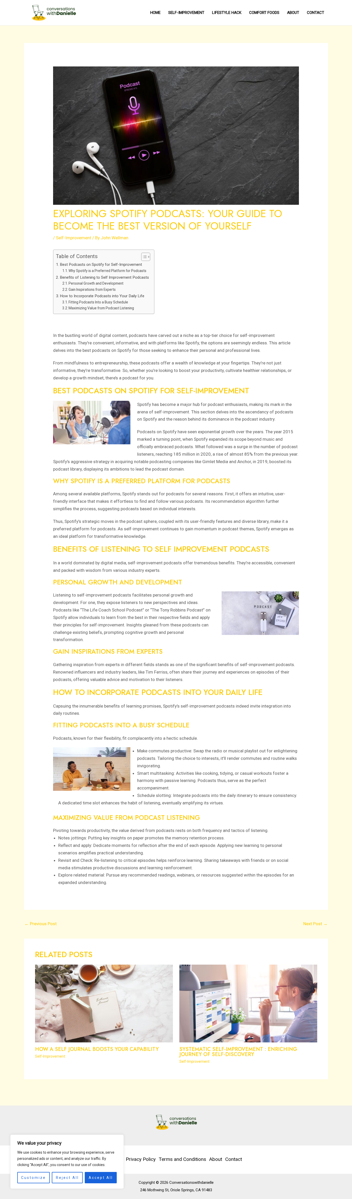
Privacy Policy (141, 1159)
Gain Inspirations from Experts (92, 289)
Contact (315, 12)
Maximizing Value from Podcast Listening (101, 308)
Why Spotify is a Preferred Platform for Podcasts (107, 271)
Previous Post (40, 923)
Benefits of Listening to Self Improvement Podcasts (104, 277)
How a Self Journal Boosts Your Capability (97, 1049)
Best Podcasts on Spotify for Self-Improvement (101, 264)
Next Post (315, 923)
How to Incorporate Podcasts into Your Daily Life (102, 296)
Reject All (67, 1178)
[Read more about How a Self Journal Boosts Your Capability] (104, 1003)
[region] (67, 1162)
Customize (33, 1178)
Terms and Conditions (182, 1159)
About (293, 12)
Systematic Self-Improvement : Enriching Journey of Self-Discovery (238, 1051)
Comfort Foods (264, 12)
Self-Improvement (186, 12)
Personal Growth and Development (96, 283)
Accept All (101, 1178)
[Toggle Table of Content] (143, 256)
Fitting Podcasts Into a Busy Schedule (98, 302)
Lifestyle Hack (226, 12)
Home (155, 12)
